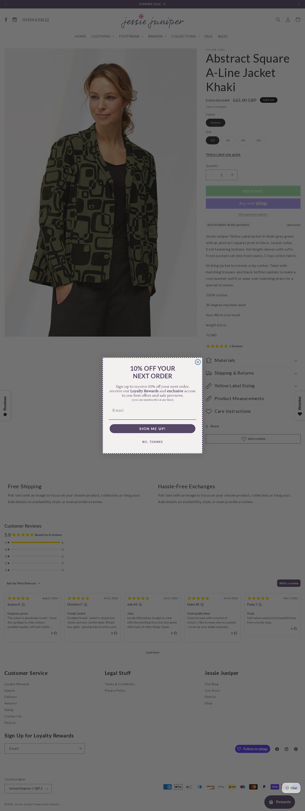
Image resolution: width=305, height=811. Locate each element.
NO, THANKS (152, 442)
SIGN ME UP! (152, 428)
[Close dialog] (198, 362)
